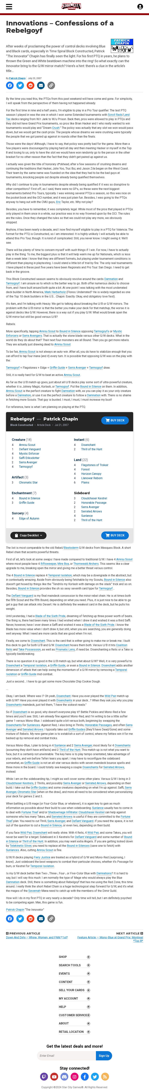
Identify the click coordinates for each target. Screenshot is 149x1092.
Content (66, 982)
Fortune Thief (29, 812)
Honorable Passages (98, 725)
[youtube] (54, 1077)
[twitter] (95, 1077)
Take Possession (29, 649)
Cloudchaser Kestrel (94, 498)
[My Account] (140, 7)
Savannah (34, 890)
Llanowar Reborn (91, 478)
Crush (55, 128)
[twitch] (44, 1077)
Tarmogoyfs (101, 331)
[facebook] (85, 1077)
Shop (63, 957)
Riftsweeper (48, 563)
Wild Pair (110, 696)
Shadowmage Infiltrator (62, 812)
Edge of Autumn (29, 518)
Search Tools (70, 965)
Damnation (111, 279)
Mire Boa (63, 563)
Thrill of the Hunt (91, 449)
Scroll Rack (115, 114)
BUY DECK (117, 420)
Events (64, 973)
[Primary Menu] (9, 6)
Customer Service (73, 1015)
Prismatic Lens (65, 649)
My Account (68, 998)
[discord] (64, 1077)
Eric (58, 202)
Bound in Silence (69, 331)
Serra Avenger (77, 367)
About (64, 1023)
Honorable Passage (93, 502)
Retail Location (71, 1031)
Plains (85, 482)
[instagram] (74, 1077)
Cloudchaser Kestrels (19, 783)
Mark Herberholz (55, 292)
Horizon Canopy (91, 474)
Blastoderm (71, 547)
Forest (85, 469)
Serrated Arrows (91, 511)
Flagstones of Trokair (94, 465)
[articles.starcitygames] (105, 1077)
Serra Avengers (32, 335)
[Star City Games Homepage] (74, 6)
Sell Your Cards (71, 990)
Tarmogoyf (13, 283)
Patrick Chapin (17, 78)
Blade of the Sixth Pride (50, 616)
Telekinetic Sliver (20, 845)
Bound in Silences (78, 845)
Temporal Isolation (60, 575)
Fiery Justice (42, 857)
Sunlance (87, 515)
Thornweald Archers (86, 563)
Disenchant (88, 445)
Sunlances (33, 725)
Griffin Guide (57, 367)
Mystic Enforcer (29, 453)
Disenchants (64, 700)
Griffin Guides (76, 729)
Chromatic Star (28, 482)
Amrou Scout (47, 331)
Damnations (104, 873)
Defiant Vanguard (30, 449)
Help (62, 1007)
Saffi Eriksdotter (29, 458)
